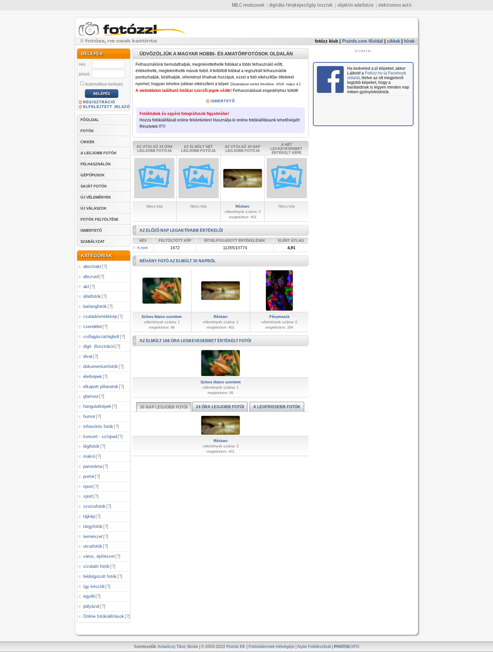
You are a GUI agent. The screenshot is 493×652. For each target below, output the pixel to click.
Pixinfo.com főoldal (362, 41)
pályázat (91, 606)
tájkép (89, 516)
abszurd (91, 276)
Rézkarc (242, 206)
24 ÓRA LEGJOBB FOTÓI (220, 406)
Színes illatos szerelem (162, 317)
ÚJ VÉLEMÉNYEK (95, 197)
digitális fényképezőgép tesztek (301, 5)
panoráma (92, 466)
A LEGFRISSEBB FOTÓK (276, 406)
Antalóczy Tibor (171, 646)
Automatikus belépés (104, 84)
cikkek (393, 41)
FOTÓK (87, 131)
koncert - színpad (100, 436)
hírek (409, 41)
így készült (94, 586)
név (82, 64)
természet (93, 536)
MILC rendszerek (248, 5)
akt (86, 286)
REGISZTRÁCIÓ (99, 102)
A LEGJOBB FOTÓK (98, 153)
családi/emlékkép (100, 316)
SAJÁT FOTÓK (93, 186)
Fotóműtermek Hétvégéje (271, 646)
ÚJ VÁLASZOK (93, 208)
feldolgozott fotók (100, 576)
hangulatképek (97, 406)
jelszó (84, 74)
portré (88, 476)
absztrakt (92, 266)
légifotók (91, 446)
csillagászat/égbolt (101, 336)
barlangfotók (95, 306)
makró (89, 456)
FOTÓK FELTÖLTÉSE (99, 219)
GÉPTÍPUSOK (92, 175)
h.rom (143, 248)
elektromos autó (395, 5)
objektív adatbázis (355, 5)
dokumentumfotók (100, 366)
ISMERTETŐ (91, 230)
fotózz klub (326, 41)
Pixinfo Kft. (235, 646)
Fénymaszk (279, 317)
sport (88, 496)
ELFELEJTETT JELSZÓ (106, 107)
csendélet (92, 326)
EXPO (346, 646)
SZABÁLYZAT (92, 241)
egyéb (89, 596)
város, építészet (99, 556)
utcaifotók (92, 546)
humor (89, 416)
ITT (161, 126)
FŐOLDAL (89, 120)
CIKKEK (87, 142)
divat (88, 356)
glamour (91, 396)
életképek (92, 376)
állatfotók (92, 296)
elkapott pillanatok (100, 386)
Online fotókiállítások (103, 616)
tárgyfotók (93, 526)
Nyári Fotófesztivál (314, 646)
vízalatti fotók (96, 566)
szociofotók (94, 506)
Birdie (192, 646)
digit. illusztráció (99, 346)
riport (88, 486)
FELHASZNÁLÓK (95, 164)
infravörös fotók (98, 426)
